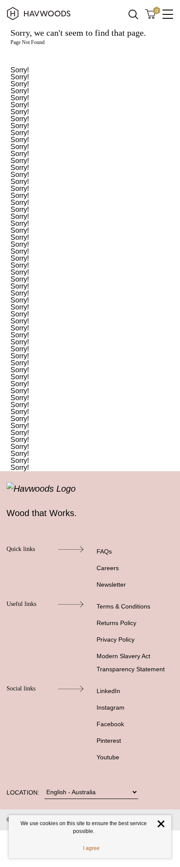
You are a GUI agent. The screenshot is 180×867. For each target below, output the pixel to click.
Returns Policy (116, 622)
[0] (150, 13)
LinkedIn (108, 690)
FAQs (104, 551)
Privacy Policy (116, 639)
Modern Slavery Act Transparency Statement (131, 663)
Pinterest (109, 740)
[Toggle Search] (133, 14)
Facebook (110, 724)
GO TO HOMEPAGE (90, 56)
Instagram (111, 707)
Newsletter (111, 584)
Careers (108, 567)
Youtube (108, 757)
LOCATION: (23, 792)
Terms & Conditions (123, 606)
